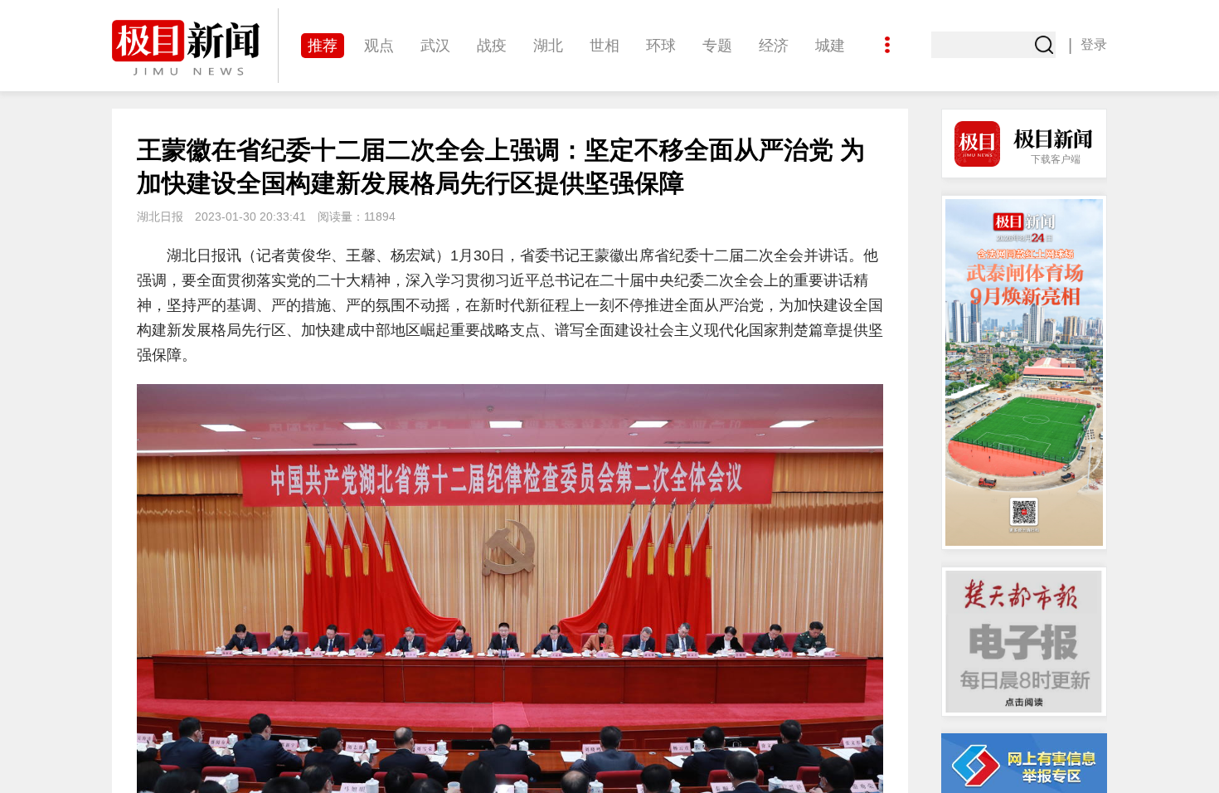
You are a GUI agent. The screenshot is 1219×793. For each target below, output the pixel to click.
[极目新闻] (195, 47)
